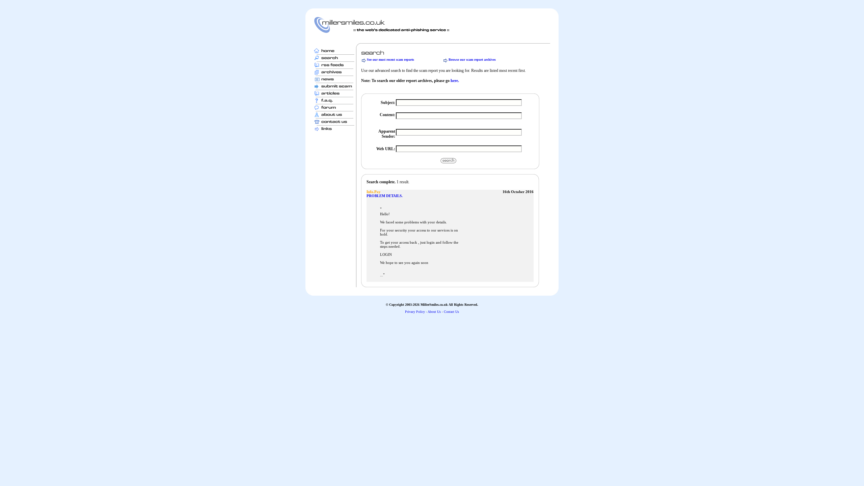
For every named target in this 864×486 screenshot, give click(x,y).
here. (455, 80)
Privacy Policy (415, 312)
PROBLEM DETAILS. (385, 196)
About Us (434, 312)
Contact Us (451, 312)
